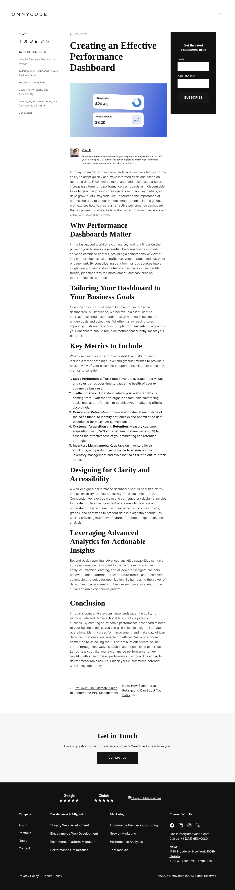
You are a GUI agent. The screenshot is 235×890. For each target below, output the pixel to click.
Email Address (187, 76)
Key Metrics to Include (32, 82)
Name (182, 59)
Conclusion (25, 112)
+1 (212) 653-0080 (194, 838)
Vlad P (86, 150)
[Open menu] (220, 14)
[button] (20, 41)
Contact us (117, 757)
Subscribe (193, 97)
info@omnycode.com (194, 834)
